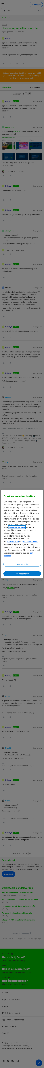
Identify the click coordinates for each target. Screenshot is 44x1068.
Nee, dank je (22, 564)
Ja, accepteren (22, 574)
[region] (22, 534)
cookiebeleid (13, 541)
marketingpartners (17, 527)
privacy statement (30, 541)
